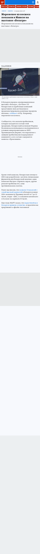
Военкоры (12, 6)
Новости (4, 6)
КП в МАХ (30, 6)
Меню (2, 2)
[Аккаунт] (37, 2)
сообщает (13, 113)
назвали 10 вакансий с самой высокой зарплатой (19, 191)
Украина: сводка (21, 6)
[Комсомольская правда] (11, 2)
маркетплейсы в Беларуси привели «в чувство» (19, 204)
